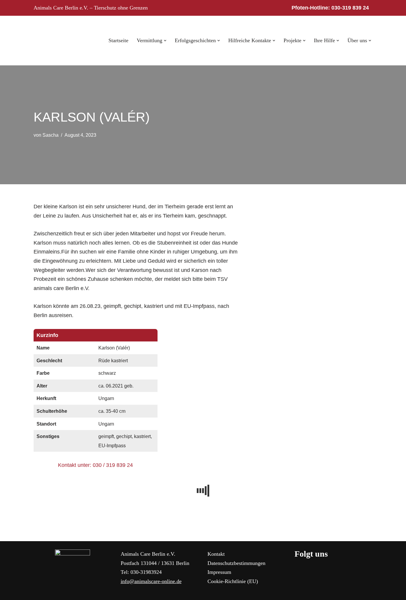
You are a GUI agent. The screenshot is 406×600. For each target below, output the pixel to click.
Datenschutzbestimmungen (236, 563)
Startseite (118, 40)
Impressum (219, 572)
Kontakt (216, 554)
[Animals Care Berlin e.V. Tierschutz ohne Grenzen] (51, 40)
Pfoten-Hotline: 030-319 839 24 (330, 8)
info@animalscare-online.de (151, 581)
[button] (165, 40)
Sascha (51, 135)
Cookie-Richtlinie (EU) (232, 581)
